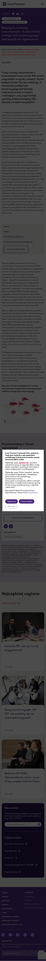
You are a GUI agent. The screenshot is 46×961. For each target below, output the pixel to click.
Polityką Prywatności (29, 492)
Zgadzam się (11, 501)
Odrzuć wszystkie (26, 501)
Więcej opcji (11, 506)
